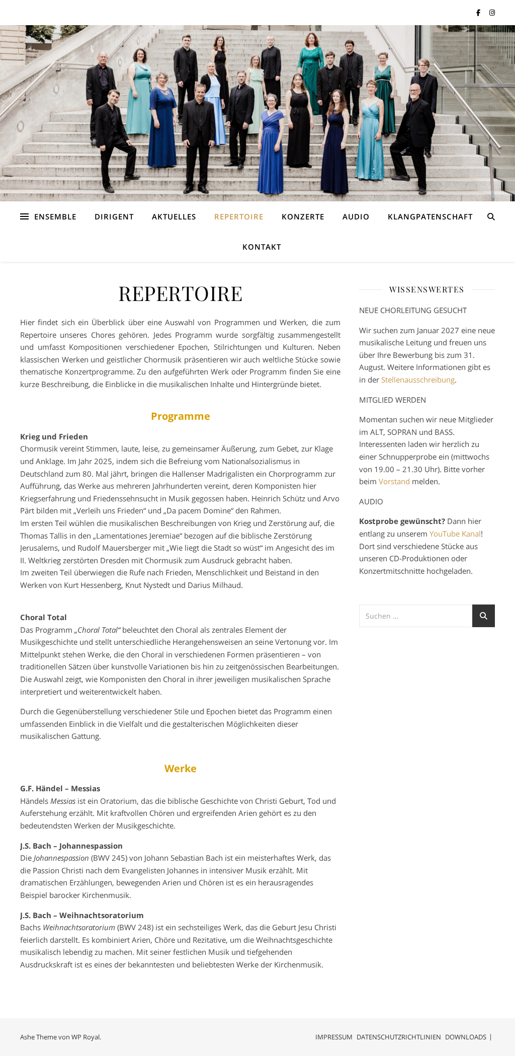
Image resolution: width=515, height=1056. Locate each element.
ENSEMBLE (55, 216)
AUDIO (356, 216)
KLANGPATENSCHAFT (430, 216)
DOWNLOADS (465, 1036)
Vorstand (394, 481)
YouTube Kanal (455, 534)
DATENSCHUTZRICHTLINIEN (399, 1036)
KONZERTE (303, 216)
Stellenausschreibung (418, 379)
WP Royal (85, 1036)
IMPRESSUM (334, 1036)
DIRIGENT (114, 216)
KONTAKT (261, 247)
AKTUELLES (174, 216)
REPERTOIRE (239, 216)
